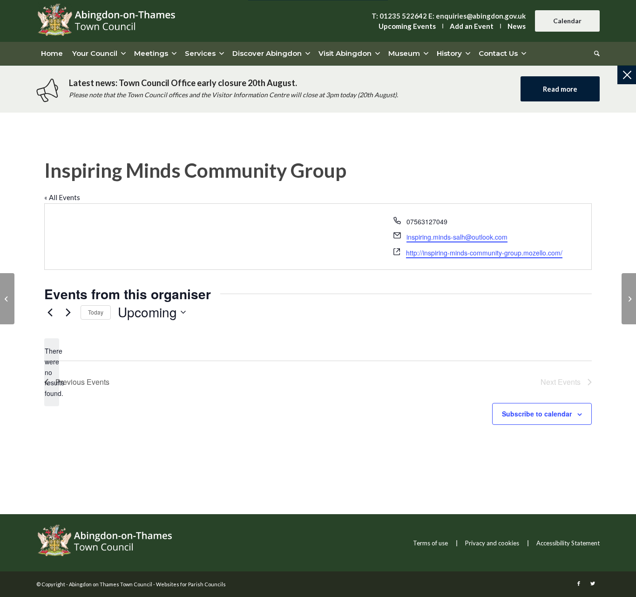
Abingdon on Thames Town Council (110, 584)
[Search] (594, 53)
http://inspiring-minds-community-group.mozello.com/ (484, 252)
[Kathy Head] (7, 298)
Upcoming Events (407, 26)
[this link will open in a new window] (579, 583)
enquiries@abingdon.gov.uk (481, 16)
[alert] (51, 372)
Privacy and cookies (492, 543)
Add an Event (472, 26)
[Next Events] (68, 312)
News (516, 26)
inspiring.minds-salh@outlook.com (456, 236)
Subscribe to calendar (537, 413)
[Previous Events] (49, 312)
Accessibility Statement (568, 543)
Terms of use (430, 543)
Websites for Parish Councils (191, 584)
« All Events (62, 197)
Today (95, 312)
